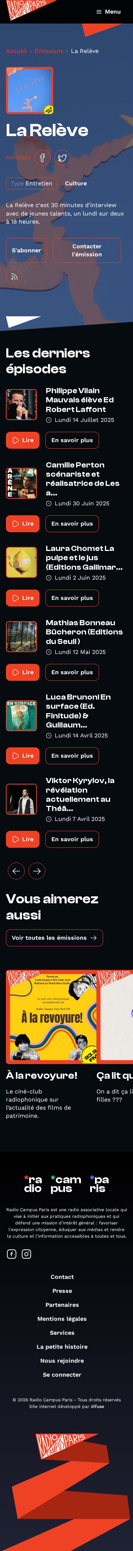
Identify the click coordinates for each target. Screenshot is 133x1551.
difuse (97, 1406)
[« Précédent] (16, 871)
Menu (113, 11)
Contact (62, 1276)
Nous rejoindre (62, 1360)
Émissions (49, 50)
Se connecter (62, 1374)
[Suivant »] (37, 871)
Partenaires (62, 1304)
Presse (62, 1290)
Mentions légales (62, 1318)
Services (62, 1332)
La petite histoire (62, 1346)
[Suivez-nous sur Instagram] (27, 1254)
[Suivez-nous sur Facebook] (12, 1254)
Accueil (16, 50)
